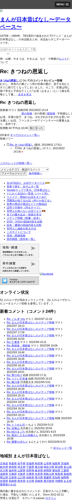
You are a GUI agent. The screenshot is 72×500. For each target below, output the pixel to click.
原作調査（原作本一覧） (21, 239)
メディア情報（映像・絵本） (24, 218)
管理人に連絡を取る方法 (21, 228)
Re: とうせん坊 (16, 424)
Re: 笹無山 (13, 428)
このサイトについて (19, 232)
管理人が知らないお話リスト (24, 211)
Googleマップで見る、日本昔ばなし (28, 190)
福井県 (13, 470)
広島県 (13, 477)
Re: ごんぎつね (16, 319)
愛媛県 (48, 477)
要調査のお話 (8, 484)
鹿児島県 (49, 481)
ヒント (63, 58)
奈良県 (39, 474)
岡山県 (4, 477)
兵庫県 (30, 474)
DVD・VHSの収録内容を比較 (24, 221)
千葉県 (30, 467)
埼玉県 (21, 467)
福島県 (56, 463)
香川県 (39, 477)
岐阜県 (39, 470)
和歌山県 (49, 474)
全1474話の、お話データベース (26, 183)
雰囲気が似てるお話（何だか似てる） (29, 200)
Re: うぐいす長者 (17, 378)
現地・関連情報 (16, 235)
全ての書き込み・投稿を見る (24, 214)
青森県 (13, 463)
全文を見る (24, 94)
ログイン (50, 498)
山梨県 (21, 470)
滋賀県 (4, 474)
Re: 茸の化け (14, 375)
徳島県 (30, 477)
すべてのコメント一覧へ (25, 135)
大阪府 (21, 474)
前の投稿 (26, 113)
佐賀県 (4, 481)
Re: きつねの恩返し (21, 144)
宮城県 (30, 463)
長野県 (30, 470)
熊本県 (21, 481)
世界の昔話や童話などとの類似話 (27, 204)
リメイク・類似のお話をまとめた (27, 197)
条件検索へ (35, 173)
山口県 (21, 477)
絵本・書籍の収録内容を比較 (24, 225)
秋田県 (39, 463)
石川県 (4, 470)
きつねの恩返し (9, 80)
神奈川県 (49, 467)
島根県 (68, 474)
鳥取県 (59, 474)
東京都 (39, 467)
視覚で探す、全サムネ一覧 (23, 186)
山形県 (48, 463)
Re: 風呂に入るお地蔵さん (22, 435)
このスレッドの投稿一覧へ (16, 163)
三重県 (65, 470)
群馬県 (13, 467)
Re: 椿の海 (13, 382)
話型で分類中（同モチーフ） (24, 207)
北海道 (4, 463)
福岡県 (65, 477)
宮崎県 (39, 481)
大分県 (30, 481)
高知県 (56, 477)
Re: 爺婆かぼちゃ (17, 441)
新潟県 (59, 467)
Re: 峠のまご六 (16, 431)
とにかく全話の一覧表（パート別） (28, 193)
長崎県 (13, 481)
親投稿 (51, 113)
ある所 (68, 481)
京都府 (13, 474)
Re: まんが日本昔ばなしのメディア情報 (30, 322)
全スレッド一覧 (62, 448)
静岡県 (48, 470)
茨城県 (65, 463)
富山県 (68, 467)
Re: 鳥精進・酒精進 (18, 345)
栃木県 (4, 467)
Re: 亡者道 (13, 342)
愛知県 (56, 470)
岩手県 (21, 463)
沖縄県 (59, 481)
